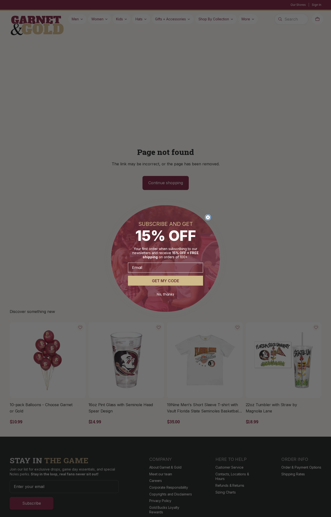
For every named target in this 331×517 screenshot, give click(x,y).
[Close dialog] (207, 217)
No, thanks (165, 294)
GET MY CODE (165, 280)
